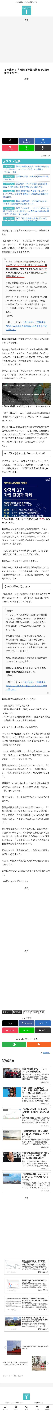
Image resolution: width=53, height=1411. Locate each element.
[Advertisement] (26, 40)
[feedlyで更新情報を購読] (14, 1044)
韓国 (27, 1012)
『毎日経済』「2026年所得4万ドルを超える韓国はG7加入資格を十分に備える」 (26, 326)
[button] (43, 148)
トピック (8, 1012)
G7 (43, 1012)
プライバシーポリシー (14, 1403)
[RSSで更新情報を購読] (39, 1044)
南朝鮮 (35, 1012)
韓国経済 (18, 1012)
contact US (38, 1403)
